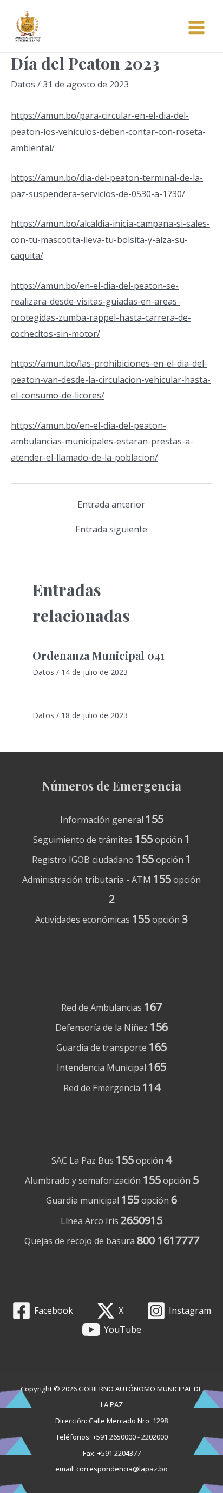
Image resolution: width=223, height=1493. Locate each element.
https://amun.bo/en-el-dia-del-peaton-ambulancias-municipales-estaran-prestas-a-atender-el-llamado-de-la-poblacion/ (102, 441)
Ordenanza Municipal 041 (98, 655)
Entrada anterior (111, 504)
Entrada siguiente (111, 529)
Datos (23, 84)
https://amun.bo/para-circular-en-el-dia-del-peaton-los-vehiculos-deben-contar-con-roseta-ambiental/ (108, 131)
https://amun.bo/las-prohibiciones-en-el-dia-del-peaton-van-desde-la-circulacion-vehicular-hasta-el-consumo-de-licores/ (111, 379)
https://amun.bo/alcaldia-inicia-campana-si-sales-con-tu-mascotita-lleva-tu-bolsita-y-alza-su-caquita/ (110, 239)
